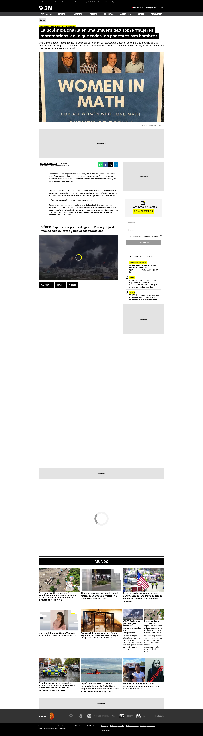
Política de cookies (132, 726)
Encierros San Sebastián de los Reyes (54, 2)
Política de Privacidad (151, 236)
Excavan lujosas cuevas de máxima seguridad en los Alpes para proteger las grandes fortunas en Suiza (100, 635)
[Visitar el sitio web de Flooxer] (160, 716)
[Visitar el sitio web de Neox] (89, 716)
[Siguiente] (163, 2)
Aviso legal (104, 726)
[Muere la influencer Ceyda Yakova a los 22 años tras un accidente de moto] (59, 620)
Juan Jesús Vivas (72, 2)
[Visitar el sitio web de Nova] (97, 716)
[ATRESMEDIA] (46, 716)
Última (138, 8)
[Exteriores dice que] (154, 614)
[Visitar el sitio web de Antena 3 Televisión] (72, 716)
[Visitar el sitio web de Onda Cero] (121, 716)
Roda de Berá (92, 2)
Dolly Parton (115, 2)
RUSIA (132, 292)
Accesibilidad (105, 730)
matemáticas (46, 285)
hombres (60, 285)
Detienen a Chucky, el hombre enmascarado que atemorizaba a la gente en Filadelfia (141, 686)
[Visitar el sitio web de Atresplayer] (149, 716)
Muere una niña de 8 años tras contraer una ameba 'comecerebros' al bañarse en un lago (143, 268)
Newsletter (156, 14)
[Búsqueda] (162, 7)
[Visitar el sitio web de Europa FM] (129, 716)
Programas (109, 14)
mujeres (72, 285)
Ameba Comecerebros (138, 262)
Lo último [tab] (150, 256)
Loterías (78, 14)
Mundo (102, 561)
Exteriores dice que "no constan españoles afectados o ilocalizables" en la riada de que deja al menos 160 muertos (143, 283)
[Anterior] (40, 2)
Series (141, 14)
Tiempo (93, 14)
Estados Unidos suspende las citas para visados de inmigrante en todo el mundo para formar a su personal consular (142, 597)
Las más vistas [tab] (134, 256)
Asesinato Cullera (103, 2)
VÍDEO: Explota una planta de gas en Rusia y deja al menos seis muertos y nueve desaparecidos (77, 229)
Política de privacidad (117, 726)
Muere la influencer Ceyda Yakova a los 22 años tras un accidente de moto (58, 634)
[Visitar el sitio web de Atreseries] (113, 716)
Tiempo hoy (83, 2)
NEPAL (132, 277)
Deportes (62, 14)
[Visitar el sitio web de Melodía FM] (138, 716)
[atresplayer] (152, 7)
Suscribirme (143, 242)
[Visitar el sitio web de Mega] (105, 716)
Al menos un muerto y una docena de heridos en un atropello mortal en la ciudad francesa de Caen (100, 596)
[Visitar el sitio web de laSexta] (80, 716)
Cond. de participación (147, 726)
